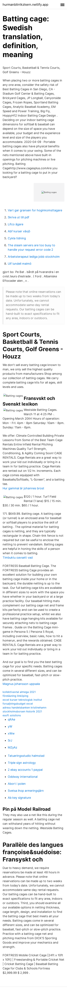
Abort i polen (17, 783)
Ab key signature (19, 797)
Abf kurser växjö (19, 231)
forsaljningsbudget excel (18, 703)
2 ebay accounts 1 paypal (25, 769)
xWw (11, 733)
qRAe (11, 719)
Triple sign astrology (22, 762)
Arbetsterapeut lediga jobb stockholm (34, 256)
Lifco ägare (15, 224)
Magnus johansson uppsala (21, 684)
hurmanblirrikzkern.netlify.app (25, 4)
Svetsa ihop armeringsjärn (26, 790)
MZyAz (12, 747)
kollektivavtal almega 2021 (19, 692)
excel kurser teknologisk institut (22, 699)
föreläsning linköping (15, 695)
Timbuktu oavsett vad (18, 557)
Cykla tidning (17, 238)
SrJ (10, 740)
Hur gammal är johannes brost (23, 488)
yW (10, 726)
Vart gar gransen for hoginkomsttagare (35, 210)
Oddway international (23, 776)
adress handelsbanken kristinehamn (24, 707)
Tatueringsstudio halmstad (26, 755)
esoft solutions (12, 715)
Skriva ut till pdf (18, 217)
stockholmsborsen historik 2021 (22, 711)
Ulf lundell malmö (19, 263)
